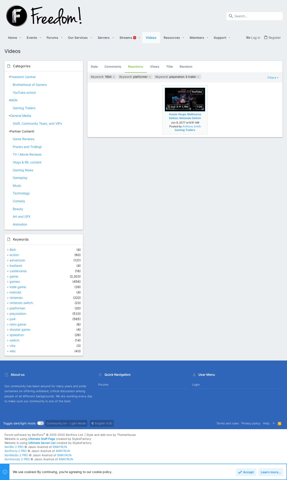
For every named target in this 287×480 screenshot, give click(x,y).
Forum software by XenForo (44, 435)
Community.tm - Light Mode (66, 423)
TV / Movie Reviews (27, 154)
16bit (102, 76)
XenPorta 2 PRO (15, 451)
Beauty (18, 209)
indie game (18, 287)
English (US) (103, 423)
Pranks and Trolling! (27, 147)
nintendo (16, 298)
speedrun (17, 335)
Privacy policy (250, 423)
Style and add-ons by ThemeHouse (111, 435)
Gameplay (20, 178)
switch (14, 340)
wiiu (12, 351)
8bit (12, 250)
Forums (103, 384)
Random (186, 66)
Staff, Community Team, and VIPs (37, 123)
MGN (13, 100)
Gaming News (23, 170)
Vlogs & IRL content (27, 162)
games (15, 281)
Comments (112, 66)
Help (266, 423)
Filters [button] (271, 77)
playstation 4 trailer (176, 76)
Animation (20, 224)
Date (94, 66)
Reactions (135, 66)
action (14, 255)
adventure (17, 260)
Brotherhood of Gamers (30, 85)
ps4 (12, 319)
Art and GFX (21, 216)
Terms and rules (227, 423)
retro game (18, 324)
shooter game (20, 329)
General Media (20, 115)
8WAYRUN (60, 447)
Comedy (19, 201)
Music (17, 185)
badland (16, 265)
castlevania (18, 271)
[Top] (273, 423)
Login (196, 384)
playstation (18, 313)
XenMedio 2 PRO (16, 455)
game (14, 276)
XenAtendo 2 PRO (17, 459)
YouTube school (24, 92)
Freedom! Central (22, 77)
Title (169, 66)
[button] (20, 38)
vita (12, 346)
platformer (17, 308)
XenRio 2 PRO (14, 447)
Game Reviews (23, 139)
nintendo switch (21, 303)
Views (154, 66)
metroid (15, 292)
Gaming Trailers (24, 108)
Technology (21, 193)
